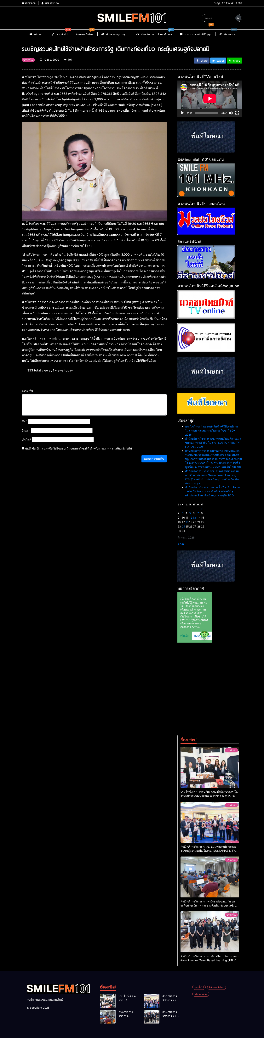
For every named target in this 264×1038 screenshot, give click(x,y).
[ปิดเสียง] (231, 113)
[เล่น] (182, 113)
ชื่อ (24, 421)
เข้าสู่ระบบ (30, 3)
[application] (209, 99)
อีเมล (26, 430)
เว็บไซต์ (26, 439)
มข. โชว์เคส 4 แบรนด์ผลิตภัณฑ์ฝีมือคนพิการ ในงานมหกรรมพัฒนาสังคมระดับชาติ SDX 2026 (211, 430)
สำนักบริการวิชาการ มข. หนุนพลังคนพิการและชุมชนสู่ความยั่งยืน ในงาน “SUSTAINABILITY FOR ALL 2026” (213, 442)
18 (187, 522)
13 (194, 517)
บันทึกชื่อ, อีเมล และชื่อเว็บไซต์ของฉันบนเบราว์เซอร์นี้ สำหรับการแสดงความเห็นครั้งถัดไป (78, 448)
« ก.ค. (181, 543)
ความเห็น (27, 390)
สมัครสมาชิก (51, 3)
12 (190, 517)
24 (183, 526)
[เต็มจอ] (237, 113)
